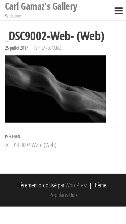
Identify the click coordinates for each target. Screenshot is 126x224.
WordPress (77, 185)
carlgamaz (51, 48)
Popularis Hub (63, 195)
